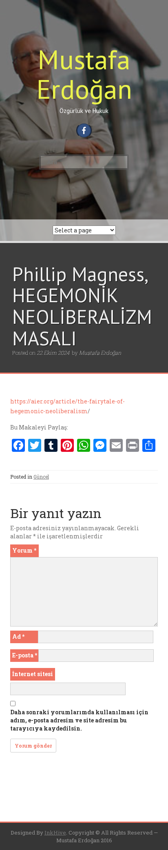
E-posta (24, 655)
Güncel (41, 476)
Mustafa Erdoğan (84, 74)
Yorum (24, 550)
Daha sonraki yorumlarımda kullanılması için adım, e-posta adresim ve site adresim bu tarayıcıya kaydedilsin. (79, 720)
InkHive (55, 832)
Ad (18, 636)
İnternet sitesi (32, 674)
